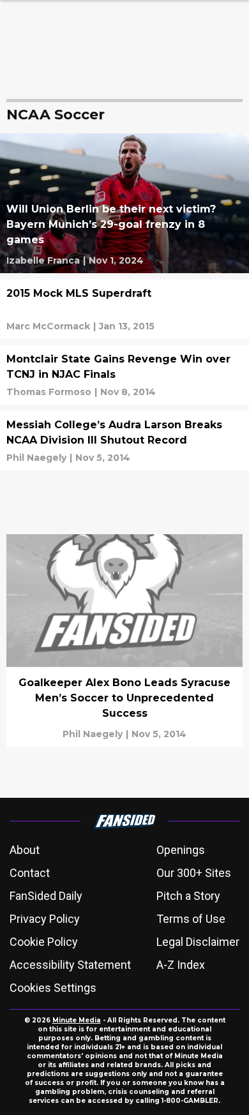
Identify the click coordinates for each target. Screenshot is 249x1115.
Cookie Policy (44, 941)
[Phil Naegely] (36, 457)
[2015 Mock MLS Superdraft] (124, 309)
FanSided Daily (46, 895)
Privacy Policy (45, 918)
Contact (30, 872)
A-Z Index (180, 964)
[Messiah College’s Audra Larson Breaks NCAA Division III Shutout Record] (124, 440)
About (25, 850)
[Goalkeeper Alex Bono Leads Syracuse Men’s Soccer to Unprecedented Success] (124, 640)
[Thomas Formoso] (48, 391)
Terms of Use (190, 918)
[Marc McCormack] (48, 326)
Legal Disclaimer (197, 941)
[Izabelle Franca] (43, 260)
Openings (180, 850)
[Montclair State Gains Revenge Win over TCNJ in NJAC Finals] (124, 375)
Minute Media (76, 1020)
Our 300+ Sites (193, 872)
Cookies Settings (53, 987)
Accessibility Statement (70, 964)
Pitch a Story (188, 895)
